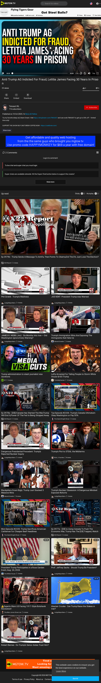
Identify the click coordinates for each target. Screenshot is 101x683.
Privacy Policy (29, 679)
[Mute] (89, 73)
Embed (16, 98)
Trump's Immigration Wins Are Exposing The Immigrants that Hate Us (71, 336)
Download (28, 98)
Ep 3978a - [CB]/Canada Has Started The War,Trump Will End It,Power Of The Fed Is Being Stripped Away (25, 414)
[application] (50, 47)
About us (39, 679)
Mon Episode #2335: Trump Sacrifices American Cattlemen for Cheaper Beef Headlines (23, 530)
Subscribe (93, 107)
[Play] (3, 73)
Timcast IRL (14, 106)
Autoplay (90, 194)
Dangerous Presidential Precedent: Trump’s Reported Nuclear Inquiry (21, 452)
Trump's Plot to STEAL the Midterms (68, 451)
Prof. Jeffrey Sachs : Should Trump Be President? (74, 567)
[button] (91, 3)
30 (80, 73)
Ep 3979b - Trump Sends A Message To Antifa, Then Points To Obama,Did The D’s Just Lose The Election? (50, 257)
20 (84, 73)
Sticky (77, 194)
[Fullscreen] (97, 73)
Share (6, 98)
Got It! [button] (75, 679)
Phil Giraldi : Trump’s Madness (15, 296)
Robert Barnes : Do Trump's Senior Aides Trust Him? (25, 645)
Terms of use (17, 679)
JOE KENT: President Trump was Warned (70, 296)
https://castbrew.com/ (49, 125)
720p (93, 73)
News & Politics (31, 114)
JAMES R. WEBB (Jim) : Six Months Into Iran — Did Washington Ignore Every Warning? (24, 336)
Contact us (49, 679)
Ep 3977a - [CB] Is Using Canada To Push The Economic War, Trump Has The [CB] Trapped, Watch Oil (74, 531)
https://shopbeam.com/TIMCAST (45, 118)
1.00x (77, 73)
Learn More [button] (61, 671)
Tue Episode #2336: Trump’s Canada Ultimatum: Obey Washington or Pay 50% (73, 414)
